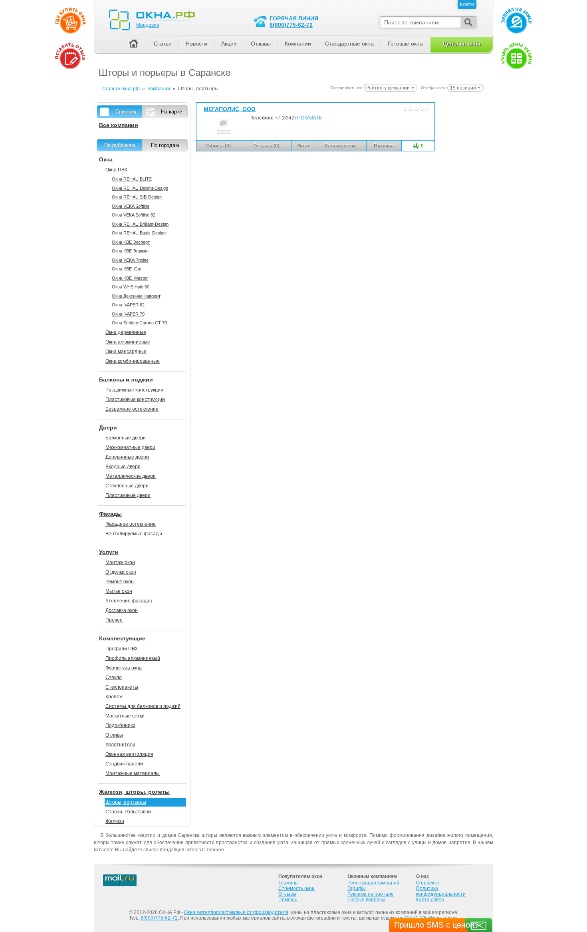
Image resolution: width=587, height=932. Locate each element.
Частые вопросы (366, 899)
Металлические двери (130, 476)
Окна (106, 159)
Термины (288, 883)
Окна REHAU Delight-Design (140, 188)
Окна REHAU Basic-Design (139, 233)
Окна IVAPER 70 (128, 314)
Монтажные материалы (132, 773)
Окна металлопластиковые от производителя (236, 912)
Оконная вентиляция (129, 754)
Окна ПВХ (116, 170)
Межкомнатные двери (130, 447)
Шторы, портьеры (125, 802)
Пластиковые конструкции (135, 399)
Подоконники (120, 725)
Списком (125, 112)
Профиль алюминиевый (132, 658)
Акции (229, 43)
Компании (298, 43)
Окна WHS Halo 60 (130, 286)
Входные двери (123, 466)
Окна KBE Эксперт (131, 242)
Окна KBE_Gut (126, 268)
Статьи (163, 43)
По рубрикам (119, 145)
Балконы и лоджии (126, 379)
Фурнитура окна (123, 668)
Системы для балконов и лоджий (142, 706)
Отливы (114, 735)
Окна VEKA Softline (130, 206)
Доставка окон (121, 610)
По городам (165, 145)
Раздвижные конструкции (134, 390)
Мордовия (147, 25)
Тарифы (356, 888)
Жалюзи (114, 821)
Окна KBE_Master (130, 278)
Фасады (110, 514)
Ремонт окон (119, 581)
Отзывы (261, 43)
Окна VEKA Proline (130, 260)
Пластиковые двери (128, 495)
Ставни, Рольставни (128, 812)
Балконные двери (125, 438)
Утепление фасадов (128, 601)
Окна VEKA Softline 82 (133, 215)
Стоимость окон (296, 888)
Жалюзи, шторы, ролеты (134, 792)
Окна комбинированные (132, 361)
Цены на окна (461, 43)
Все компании (118, 125)
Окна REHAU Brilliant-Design (140, 224)
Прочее (114, 620)
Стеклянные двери (127, 486)
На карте (171, 112)
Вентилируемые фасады (133, 534)
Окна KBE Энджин (130, 250)
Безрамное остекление (132, 409)
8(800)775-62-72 (291, 25)
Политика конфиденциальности (441, 891)
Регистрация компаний (373, 883)
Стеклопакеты (121, 687)
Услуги (108, 552)
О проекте (427, 883)
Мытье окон (118, 591)
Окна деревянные (125, 332)
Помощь (287, 899)
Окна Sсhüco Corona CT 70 (139, 322)
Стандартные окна (349, 43)
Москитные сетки (125, 716)
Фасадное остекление (130, 524)
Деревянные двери (127, 457)
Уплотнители (120, 744)
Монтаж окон (120, 562)
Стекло (113, 677)
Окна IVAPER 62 (128, 304)
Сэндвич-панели (124, 764)
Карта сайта (430, 899)
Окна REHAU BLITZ (132, 179)
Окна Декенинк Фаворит (136, 296)
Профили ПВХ (121, 649)
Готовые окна (405, 43)
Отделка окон (120, 572)
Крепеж (114, 696)
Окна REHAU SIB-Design (137, 197)
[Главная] (133, 44)
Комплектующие (122, 638)
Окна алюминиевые (127, 342)
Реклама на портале (370, 894)
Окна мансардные (126, 351)
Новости (196, 43)
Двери (108, 427)
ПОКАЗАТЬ (309, 118)
